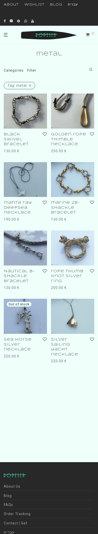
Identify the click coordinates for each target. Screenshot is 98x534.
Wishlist (34, 4)
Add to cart (12, 151)
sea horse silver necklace (18, 344)
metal (17, 85)
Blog (56, 4)
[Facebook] (5, 21)
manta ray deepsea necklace (18, 207)
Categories (14, 70)
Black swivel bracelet (16, 139)
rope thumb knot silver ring (67, 276)
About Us (12, 486)
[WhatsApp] (25, 21)
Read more (12, 356)
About (11, 4)
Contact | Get (15, 523)
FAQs (8, 505)
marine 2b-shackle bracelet (65, 207)
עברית (73, 4)
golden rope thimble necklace (68, 139)
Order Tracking (17, 514)
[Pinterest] (19, 21)
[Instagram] (11, 21)
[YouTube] (33, 21)
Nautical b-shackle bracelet (19, 276)
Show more (12, 158)
